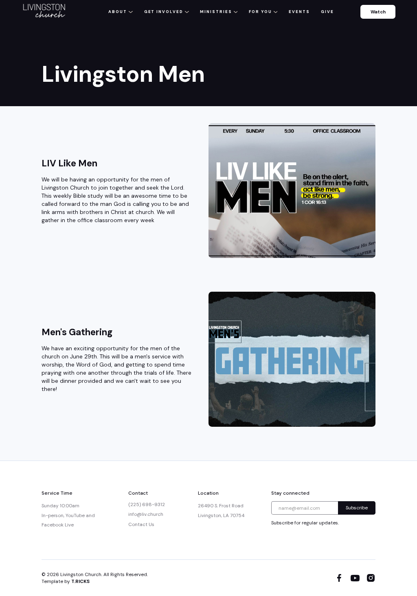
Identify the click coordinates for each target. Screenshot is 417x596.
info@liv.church (145, 514)
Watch (378, 12)
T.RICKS (80, 581)
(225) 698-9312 (146, 504)
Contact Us (141, 524)
